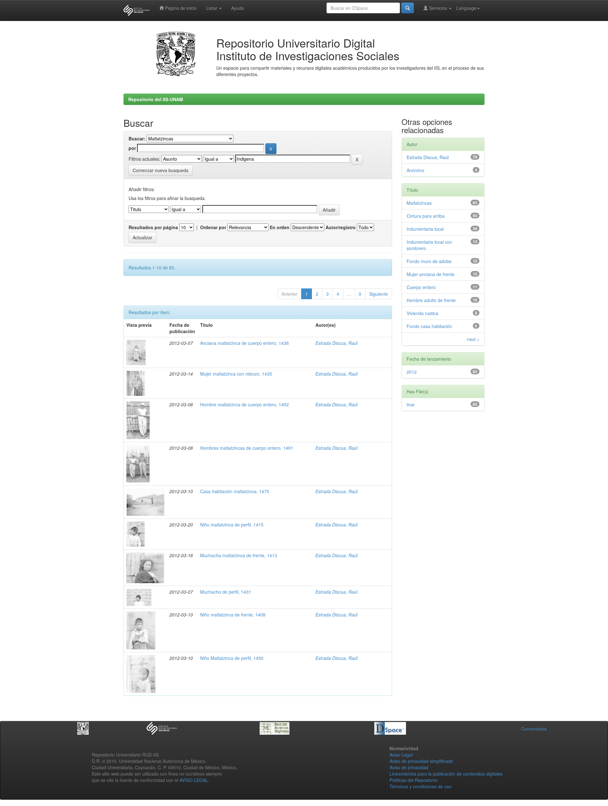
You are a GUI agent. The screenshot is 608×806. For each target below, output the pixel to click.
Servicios (438, 8)
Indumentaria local (425, 229)
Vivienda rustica (422, 313)
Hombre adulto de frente (431, 300)
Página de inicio (180, 8)
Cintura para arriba (426, 216)
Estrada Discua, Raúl (336, 343)
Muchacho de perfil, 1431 (225, 592)
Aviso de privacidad (409, 767)
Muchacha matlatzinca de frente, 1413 (238, 555)
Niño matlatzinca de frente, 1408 (232, 614)
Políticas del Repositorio (414, 780)
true (411, 404)
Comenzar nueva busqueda (160, 170)
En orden (279, 227)
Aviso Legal (401, 754)
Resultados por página (153, 227)
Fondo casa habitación (429, 326)
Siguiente (378, 294)
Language (466, 8)
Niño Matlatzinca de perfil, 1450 (231, 658)
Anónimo (415, 170)
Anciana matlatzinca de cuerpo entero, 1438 (244, 343)
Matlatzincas (419, 203)
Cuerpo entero (421, 287)
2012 (412, 372)
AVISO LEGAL (194, 780)
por (132, 148)
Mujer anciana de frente (430, 274)
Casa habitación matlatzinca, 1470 (234, 491)
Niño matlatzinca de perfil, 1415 (231, 524)
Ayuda (237, 8)
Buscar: (137, 138)
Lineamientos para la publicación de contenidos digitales (446, 774)
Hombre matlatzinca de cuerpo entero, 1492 (244, 404)
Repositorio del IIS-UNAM (155, 99)
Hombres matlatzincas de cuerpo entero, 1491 (246, 448)
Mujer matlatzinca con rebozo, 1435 (236, 374)
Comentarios (534, 728)
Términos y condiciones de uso (421, 786)
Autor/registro (341, 227)
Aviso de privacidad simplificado (421, 761)
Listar (212, 8)
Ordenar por (213, 227)
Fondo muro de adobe (429, 261)
